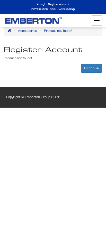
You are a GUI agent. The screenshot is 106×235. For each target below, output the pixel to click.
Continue (91, 68)
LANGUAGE (65, 9)
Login (42, 4)
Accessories (27, 31)
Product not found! (58, 31)
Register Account (58, 4)
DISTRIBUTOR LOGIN (43, 9)
